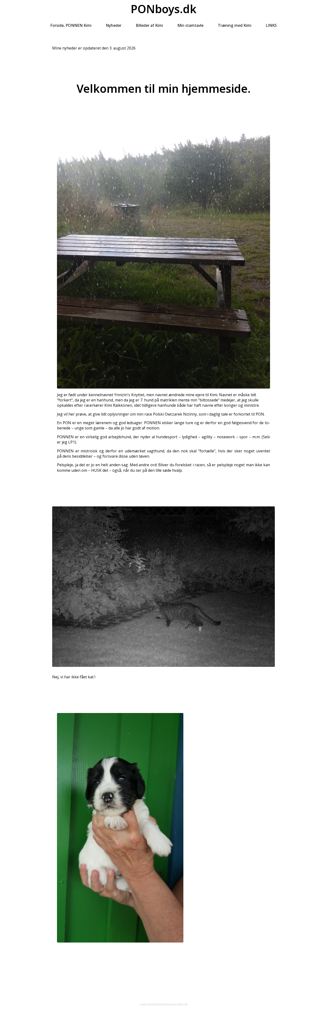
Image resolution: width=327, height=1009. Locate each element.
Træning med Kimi (234, 25)
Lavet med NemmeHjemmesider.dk (164, 1004)
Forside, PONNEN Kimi (70, 25)
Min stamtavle (190, 25)
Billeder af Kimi (149, 25)
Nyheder (113, 25)
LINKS (271, 25)
